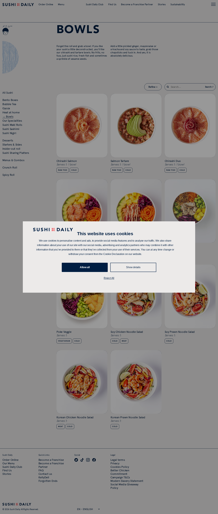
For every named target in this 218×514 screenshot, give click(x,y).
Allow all (85, 267)
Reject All (109, 278)
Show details (133, 267)
